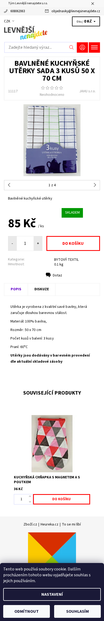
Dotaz (57, 275)
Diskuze (41, 289)
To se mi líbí (71, 524)
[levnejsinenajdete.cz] (52, 33)
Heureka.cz (49, 524)
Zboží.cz (30, 524)
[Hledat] (71, 47)
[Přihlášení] (82, 47)
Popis (16, 289)
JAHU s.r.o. (87, 91)
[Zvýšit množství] (31, 496)
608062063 (17, 11)
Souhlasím (77, 611)
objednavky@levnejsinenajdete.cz (75, 11)
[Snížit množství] (31, 501)
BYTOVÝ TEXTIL (66, 259)
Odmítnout (26, 611)
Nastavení (52, 594)
